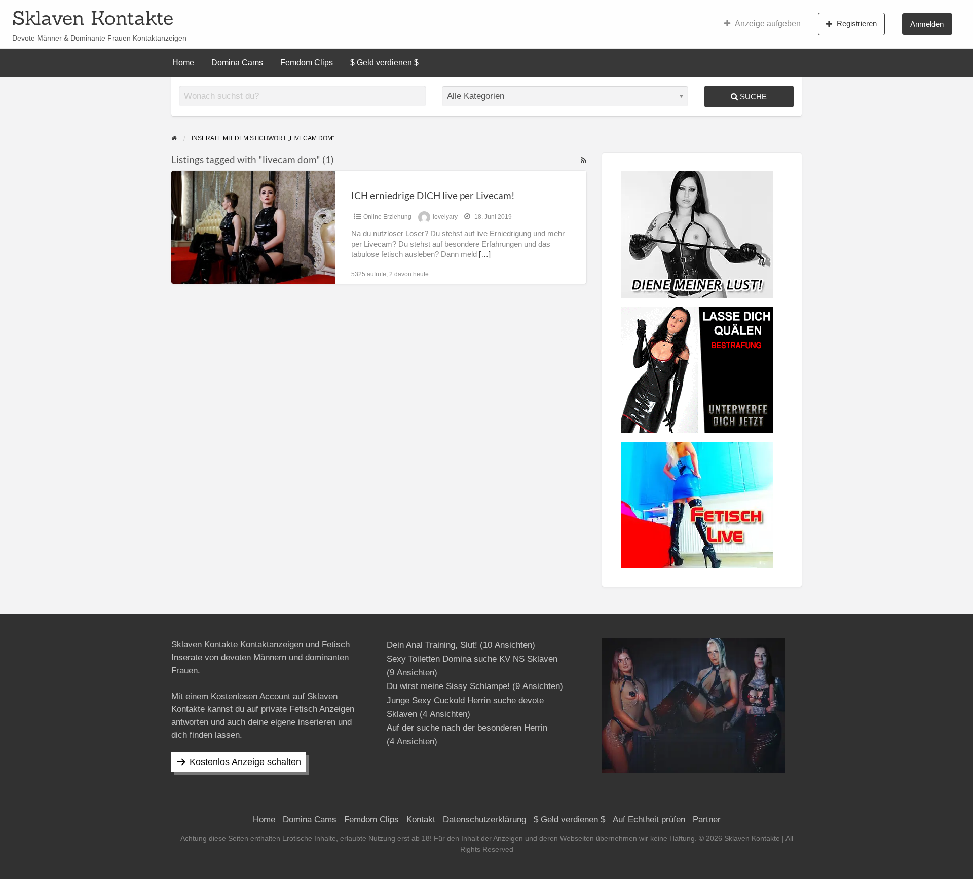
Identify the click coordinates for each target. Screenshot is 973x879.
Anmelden (927, 24)
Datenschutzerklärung (484, 819)
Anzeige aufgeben (768, 23)
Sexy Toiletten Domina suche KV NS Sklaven (472, 659)
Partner (707, 819)
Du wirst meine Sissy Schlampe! (448, 686)
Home (183, 62)
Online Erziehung (387, 216)
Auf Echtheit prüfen (649, 819)
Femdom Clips (306, 62)
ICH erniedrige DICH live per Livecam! (433, 195)
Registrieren (857, 23)
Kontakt (420, 819)
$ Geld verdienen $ (384, 62)
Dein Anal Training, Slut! (432, 645)
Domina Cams (237, 62)
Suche (752, 96)
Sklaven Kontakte (92, 18)
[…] (485, 254)
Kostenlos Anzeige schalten (245, 762)
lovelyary (445, 216)
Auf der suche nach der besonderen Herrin (467, 728)
